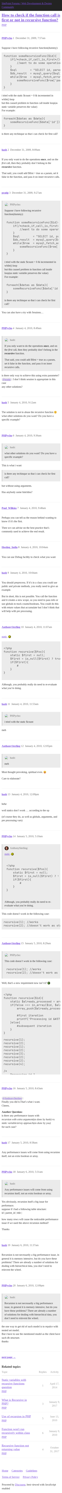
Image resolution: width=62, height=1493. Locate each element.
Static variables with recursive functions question (14, 1383)
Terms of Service (11, 1477)
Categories (17, 1470)
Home (5, 1470)
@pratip (6, 379)
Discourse (20, 1484)
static (4, 636)
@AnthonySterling (12, 1098)
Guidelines (31, 1470)
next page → (9, 1357)
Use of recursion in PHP (16, 1416)
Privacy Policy (30, 1477)
